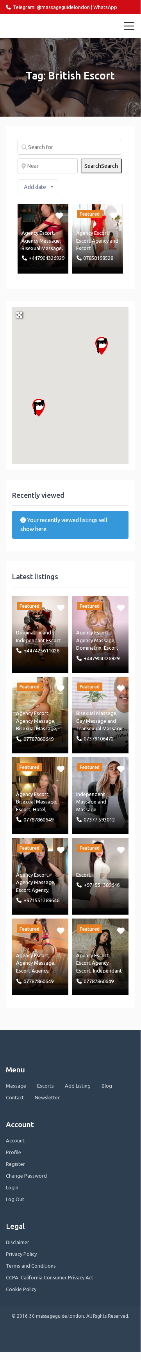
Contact (15, 1097)
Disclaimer (17, 1242)
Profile (13, 1152)
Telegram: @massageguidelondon (51, 7)
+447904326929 (46, 258)
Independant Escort (38, 640)
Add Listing (78, 1085)
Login (12, 1187)
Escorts (45, 1085)
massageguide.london (40, 26)
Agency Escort (37, 233)
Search (101, 166)
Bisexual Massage (41, 248)
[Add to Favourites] (59, 215)
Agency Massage (40, 240)
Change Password (26, 1175)
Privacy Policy (21, 1254)
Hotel (39, 809)
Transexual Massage (99, 728)
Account (15, 1140)
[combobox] (38, 186)
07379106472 (99, 738)
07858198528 (98, 258)
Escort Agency (92, 240)
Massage (86, 809)
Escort (83, 248)
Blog (107, 1085)
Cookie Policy (21, 1289)
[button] (101, 346)
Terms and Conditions (31, 1265)
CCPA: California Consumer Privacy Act (49, 1277)
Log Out (15, 1199)
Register (15, 1164)
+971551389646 (41, 900)
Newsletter (47, 1097)
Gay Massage (91, 721)
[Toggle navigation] (129, 26)
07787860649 (38, 739)
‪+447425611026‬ (41, 650)
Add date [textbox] (35, 187)
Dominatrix (28, 632)
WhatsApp (105, 7)
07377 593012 (99, 819)
